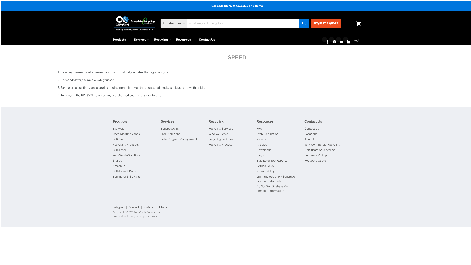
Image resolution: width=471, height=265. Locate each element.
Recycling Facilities (221, 139)
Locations (310, 134)
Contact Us (207, 39)
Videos (261, 139)
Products (119, 39)
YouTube (149, 207)
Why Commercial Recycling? (323, 144)
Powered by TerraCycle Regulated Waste (136, 216)
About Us (310, 139)
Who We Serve (218, 134)
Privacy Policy (266, 171)
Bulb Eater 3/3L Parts (127, 176)
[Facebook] (324, 39)
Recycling (161, 39)
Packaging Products (126, 144)
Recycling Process (220, 144)
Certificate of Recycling (319, 150)
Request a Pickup (315, 155)
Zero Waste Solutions (127, 155)
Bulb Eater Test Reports (272, 160)
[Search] (304, 23)
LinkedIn (163, 207)
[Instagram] (331, 39)
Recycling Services (221, 128)
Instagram (118, 207)
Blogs (260, 155)
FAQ (259, 128)
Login (356, 40)
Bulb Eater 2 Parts (124, 171)
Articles (262, 144)
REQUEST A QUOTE (325, 23)
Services (140, 39)
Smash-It (119, 166)
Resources (183, 39)
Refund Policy (265, 166)
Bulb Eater (119, 150)
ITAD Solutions (170, 134)
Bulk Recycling (170, 128)
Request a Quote (315, 160)
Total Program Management (179, 139)
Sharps (117, 160)
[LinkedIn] (345, 39)
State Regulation (267, 134)
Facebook (133, 207)
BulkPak (118, 139)
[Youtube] (338, 39)
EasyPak (118, 128)
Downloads (264, 150)
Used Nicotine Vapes (126, 134)
